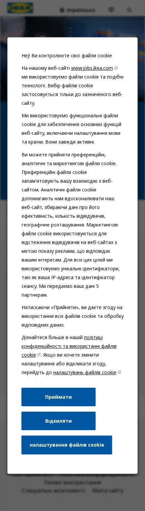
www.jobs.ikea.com (92, 68)
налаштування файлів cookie (67, 445)
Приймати (58, 397)
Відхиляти (58, 421)
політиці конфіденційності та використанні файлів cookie (69, 346)
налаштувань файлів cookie (84, 372)
